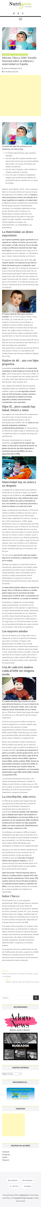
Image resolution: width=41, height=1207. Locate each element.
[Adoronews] (20, 1013)
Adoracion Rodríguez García (12, 68)
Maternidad (23, 54)
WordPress (7, 1198)
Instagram (6, 1154)
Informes (14, 54)
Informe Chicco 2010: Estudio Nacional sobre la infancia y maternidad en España (19, 61)
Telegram (5, 1160)
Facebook (5, 1152)
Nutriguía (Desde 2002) (10, 1195)
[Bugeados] (20, 1034)
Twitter (4, 1157)
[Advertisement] (20, 95)
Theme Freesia (33, 1195)
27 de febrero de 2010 (10, 72)
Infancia (6, 54)
